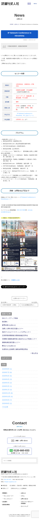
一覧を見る (34, 353)
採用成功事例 (6, 504)
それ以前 (5, 407)
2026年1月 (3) (7, 389)
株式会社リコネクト (25, 516)
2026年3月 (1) (7, 386)
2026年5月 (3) (7, 379)
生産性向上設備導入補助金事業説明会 (15, 349)
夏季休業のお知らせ (9, 325)
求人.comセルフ (8, 498)
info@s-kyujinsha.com (10, 481)
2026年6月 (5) (7, 376)
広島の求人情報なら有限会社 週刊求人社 (21, 514)
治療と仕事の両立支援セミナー (12, 328)
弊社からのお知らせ (9, 346)
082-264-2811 (7, 479)
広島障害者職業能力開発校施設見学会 (15, 335)
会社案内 (4, 501)
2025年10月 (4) (7, 396)
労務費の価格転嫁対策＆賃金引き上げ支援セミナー (19, 339)
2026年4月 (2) (7, 383)
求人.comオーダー (9, 495)
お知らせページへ (19, 298)
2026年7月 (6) (7, 372)
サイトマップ (24, 506)
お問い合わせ (24, 498)
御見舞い (5, 322)
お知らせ (23, 493)
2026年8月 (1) (7, 369)
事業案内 (4, 493)
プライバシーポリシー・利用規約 (27, 502)
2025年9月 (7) (7, 400)
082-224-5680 (21, 210)
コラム (22, 495)
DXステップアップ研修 (10, 318)
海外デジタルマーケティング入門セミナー (16, 332)
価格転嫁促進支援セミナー (11, 342)
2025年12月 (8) (7, 393)
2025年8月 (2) (7, 403)
